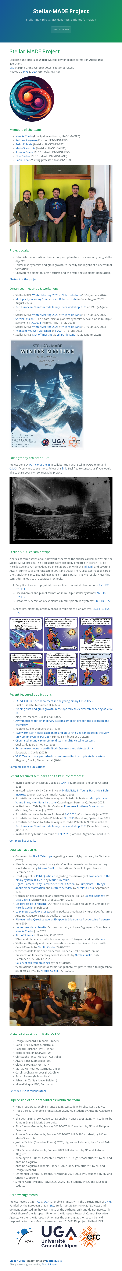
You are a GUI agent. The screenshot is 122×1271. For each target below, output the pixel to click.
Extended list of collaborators (28, 1091)
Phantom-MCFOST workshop (33, 330)
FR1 (107, 585)
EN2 (97, 593)
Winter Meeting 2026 (45, 295)
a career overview (61, 888)
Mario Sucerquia (25, 148)
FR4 (101, 609)
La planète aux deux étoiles (32, 911)
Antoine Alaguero (26, 140)
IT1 (23, 589)
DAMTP (65, 782)
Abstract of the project (23, 279)
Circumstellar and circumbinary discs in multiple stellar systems (55, 740)
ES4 (107, 609)
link (64, 468)
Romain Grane (24, 152)
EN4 (95, 609)
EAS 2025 (70, 814)
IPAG (25, 71)
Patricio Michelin (39, 464)
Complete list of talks (23, 840)
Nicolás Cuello (24, 136)
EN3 (97, 601)
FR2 (104, 593)
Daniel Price (22, 160)
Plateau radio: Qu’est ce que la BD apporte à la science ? (49, 919)
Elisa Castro (22, 156)
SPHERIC (69, 818)
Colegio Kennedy (95, 896)
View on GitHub (61, 29)
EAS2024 (35, 323)
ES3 (109, 601)
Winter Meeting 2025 (45, 315)
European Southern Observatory (84, 806)
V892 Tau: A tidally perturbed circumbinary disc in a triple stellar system (60, 756)
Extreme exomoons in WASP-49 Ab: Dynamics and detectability (54, 748)
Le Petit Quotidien (44, 876)
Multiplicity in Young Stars (31, 299)
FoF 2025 (63, 834)
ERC (12, 67)
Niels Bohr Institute (65, 299)
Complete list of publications (27, 767)
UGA (34, 71)
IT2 (23, 597)
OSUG (13, 468)
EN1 (101, 585)
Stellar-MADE (17, 1260)
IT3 (17, 605)
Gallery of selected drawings (32, 963)
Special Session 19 (26, 319)
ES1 (17, 589)
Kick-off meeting (42, 334)
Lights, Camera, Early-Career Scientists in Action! (45, 884)
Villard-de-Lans (71, 295)
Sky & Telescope (42, 856)
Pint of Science (24, 935)
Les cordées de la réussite (30, 903)
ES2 (17, 597)
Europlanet (86, 884)
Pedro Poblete (23, 144)
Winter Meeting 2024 (45, 327)
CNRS (108, 1201)
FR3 (103, 601)
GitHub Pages (49, 1264)
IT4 (17, 612)
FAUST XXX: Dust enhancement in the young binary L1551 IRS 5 (54, 701)
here (102, 939)
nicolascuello (54, 1260)
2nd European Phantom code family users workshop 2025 (50, 307)
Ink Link (88, 566)
